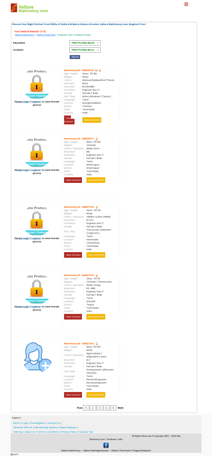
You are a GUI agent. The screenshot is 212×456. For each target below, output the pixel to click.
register (36, 101)
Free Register (38, 423)
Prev (79, 407)
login (26, 101)
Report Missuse (68, 427)
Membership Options (46, 427)
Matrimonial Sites (46, 34)
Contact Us (54, 423)
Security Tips (86, 431)
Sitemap (17, 431)
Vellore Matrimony (24, 34)
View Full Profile (92, 120)
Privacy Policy (69, 431)
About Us (30, 431)
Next (120, 407)
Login (25, 423)
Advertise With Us (22, 427)
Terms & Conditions (48, 431)
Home (16, 423)
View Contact (68, 120)
